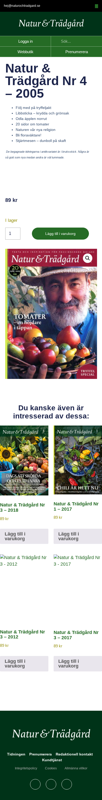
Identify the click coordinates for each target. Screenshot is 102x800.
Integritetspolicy (26, 768)
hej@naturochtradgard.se (22, 6)
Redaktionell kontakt (74, 754)
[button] (87, 258)
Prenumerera (40, 754)
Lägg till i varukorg (60, 233)
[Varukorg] (96, 6)
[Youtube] (66, 784)
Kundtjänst (52, 760)
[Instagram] (51, 784)
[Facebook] (35, 784)
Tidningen (16, 754)
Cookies (51, 768)
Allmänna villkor (76, 768)
